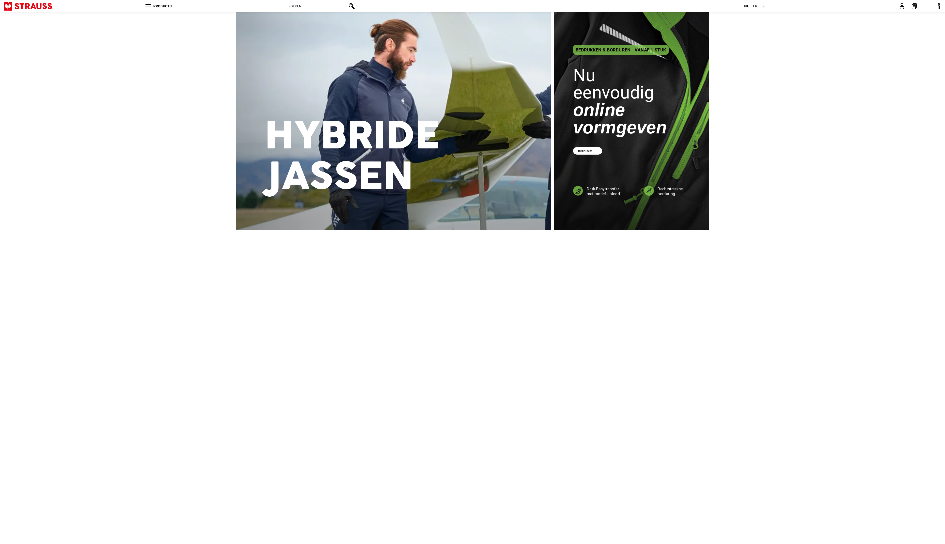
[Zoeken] (351, 6)
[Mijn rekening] (902, 6)
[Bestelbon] (914, 6)
